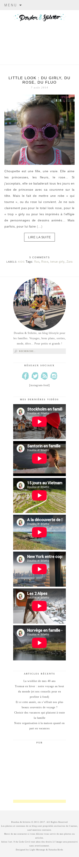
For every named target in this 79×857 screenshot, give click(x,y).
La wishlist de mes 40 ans (39, 681)
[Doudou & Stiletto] (39, 32)
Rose (44, 261)
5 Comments (39, 257)
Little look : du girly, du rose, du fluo (39, 80)
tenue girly (57, 261)
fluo (36, 261)
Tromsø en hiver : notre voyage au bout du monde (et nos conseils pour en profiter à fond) (39, 691)
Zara (69, 261)
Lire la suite (39, 237)
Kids (21, 261)
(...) (39, 226)
